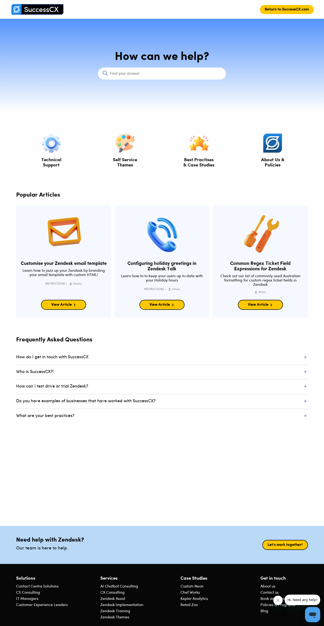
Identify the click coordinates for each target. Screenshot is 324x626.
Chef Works (190, 593)
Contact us (269, 593)
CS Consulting (28, 593)
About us (267, 586)
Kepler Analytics (194, 599)
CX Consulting (112, 593)
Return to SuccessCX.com (287, 9)
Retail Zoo (189, 605)
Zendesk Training (115, 611)
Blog (264, 611)
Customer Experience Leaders (42, 605)
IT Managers (27, 599)
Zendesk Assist (112, 599)
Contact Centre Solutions (37, 586)
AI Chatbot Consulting (119, 586)
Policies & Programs (277, 605)
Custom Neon (192, 586)
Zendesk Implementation (121, 605)
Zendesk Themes (114, 617)
